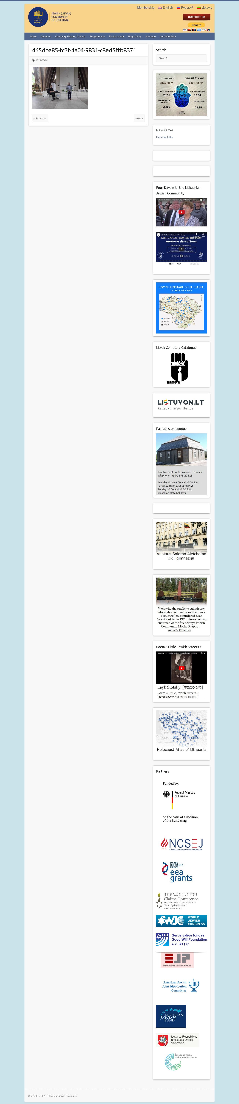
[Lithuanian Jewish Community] (64, 25)
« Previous (40, 118)
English (168, 7)
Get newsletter (164, 136)
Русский (187, 7)
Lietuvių (206, 7)
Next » (139, 118)
